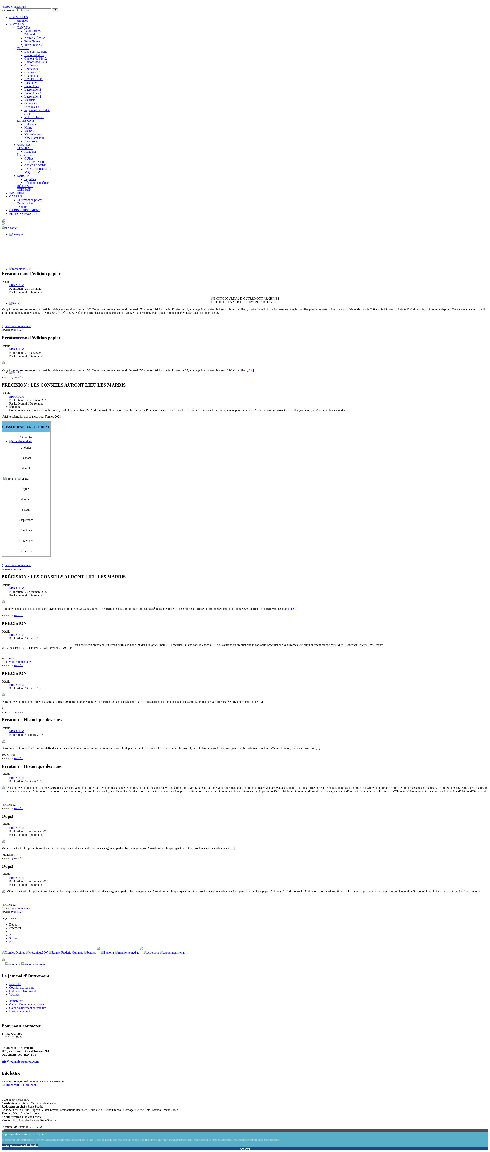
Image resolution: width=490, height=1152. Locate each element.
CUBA (28, 158)
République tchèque (36, 182)
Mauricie (29, 100)
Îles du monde (25, 155)
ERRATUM (16, 285)
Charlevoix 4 (32, 75)
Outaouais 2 (31, 106)
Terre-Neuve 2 (33, 44)
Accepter (245, 1148)
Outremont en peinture (25, 205)
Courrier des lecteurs (21, 987)
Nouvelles (15, 984)
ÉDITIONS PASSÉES (23, 213)
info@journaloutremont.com (20, 1061)
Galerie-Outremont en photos (26, 1004)
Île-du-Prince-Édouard (32, 32)
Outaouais (30, 103)
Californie (30, 124)
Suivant (13, 938)
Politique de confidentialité (20, 1145)
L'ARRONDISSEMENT (24, 210)
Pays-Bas (30, 179)
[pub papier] (9, 227)
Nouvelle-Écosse (34, 37)
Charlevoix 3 (32, 72)
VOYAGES (16, 24)
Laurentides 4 (32, 96)
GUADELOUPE (35, 165)
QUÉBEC (23, 48)
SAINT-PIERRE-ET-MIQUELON (37, 170)
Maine (28, 127)
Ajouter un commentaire (16, 326)
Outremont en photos (29, 200)
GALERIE (16, 196)
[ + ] (251, 370)
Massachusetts (33, 134)
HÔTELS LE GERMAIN (25, 187)
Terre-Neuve (32, 41)
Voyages (14, 994)
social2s (18, 329)
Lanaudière (31, 82)
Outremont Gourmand (22, 991)
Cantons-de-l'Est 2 (35, 58)
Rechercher (8, 10)
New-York (30, 141)
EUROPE (23, 175)
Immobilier (15, 1001)
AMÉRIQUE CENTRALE (25, 146)
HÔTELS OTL (33, 79)
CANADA (23, 27)
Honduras (30, 151)
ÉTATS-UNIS (25, 120)
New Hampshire (34, 137)
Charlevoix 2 (32, 68)
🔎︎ (55, 10)
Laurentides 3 (32, 93)
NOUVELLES (18, 17)
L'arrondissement (19, 1011)
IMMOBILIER (18, 193)
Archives (22, 20)
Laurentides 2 (32, 89)
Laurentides (31, 86)
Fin (11, 941)
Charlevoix (31, 65)
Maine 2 (29, 131)
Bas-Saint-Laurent (35, 51)
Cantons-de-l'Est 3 (35, 62)
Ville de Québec (34, 117)
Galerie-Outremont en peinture (27, 1007)
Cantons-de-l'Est (34, 55)
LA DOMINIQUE (35, 162)
